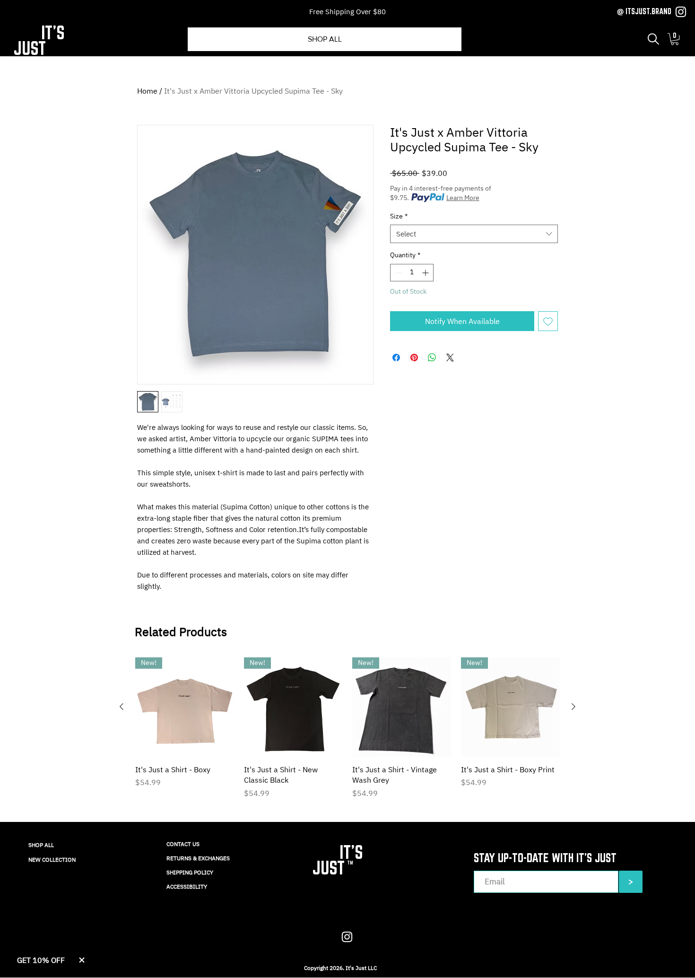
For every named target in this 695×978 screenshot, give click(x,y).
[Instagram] (681, 12)
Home (147, 91)
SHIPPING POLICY (189, 872)
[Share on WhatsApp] (432, 357)
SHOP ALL (41, 844)
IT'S (53, 32)
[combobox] (474, 234)
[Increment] (426, 272)
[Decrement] (397, 272)
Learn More (462, 197)
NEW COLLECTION (52, 859)
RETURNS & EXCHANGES (198, 858)
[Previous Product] (121, 706)
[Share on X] (450, 357)
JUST (29, 48)
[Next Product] (573, 706)
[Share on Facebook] (396, 357)
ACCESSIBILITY (186, 886)
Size (399, 216)
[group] (347, 733)
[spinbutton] (411, 272)
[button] (653, 39)
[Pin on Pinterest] (414, 357)
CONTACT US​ (183, 843)
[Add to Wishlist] (548, 321)
